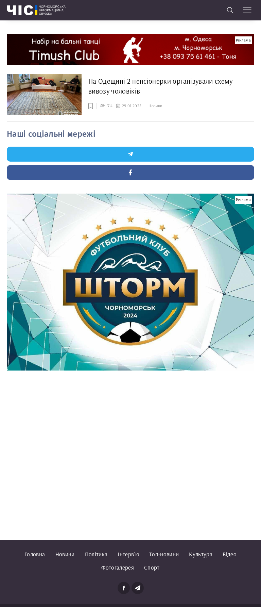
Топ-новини (164, 554)
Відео (230, 554)
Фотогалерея (117, 567)
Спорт (152, 567)
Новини (65, 554)
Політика (96, 554)
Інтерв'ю (128, 554)
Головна (34, 554)
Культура (200, 554)
